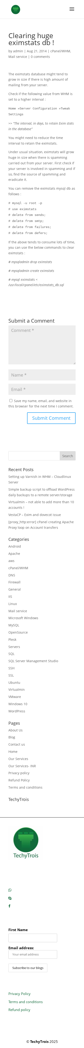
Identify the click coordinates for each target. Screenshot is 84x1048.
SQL (11, 653)
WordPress (16, 711)
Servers (14, 647)
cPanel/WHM (60, 51)
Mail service (17, 56)
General (14, 589)
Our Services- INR (22, 766)
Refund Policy (19, 780)
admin (18, 51)
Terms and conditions (25, 787)
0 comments (40, 56)
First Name (18, 930)
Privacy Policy (19, 993)
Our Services (18, 759)
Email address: (21, 948)
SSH (11, 668)
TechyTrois (39, 1041)
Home (13, 751)
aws (11, 561)
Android (14, 546)
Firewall (14, 582)
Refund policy (19, 1009)
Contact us (16, 744)
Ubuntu (14, 682)
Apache (14, 553)
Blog (11, 737)
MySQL (13, 625)
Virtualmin (16, 689)
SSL (11, 675)
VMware (14, 696)
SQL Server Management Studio (33, 661)
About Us (15, 730)
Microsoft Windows (23, 618)
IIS (10, 596)
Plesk (12, 639)
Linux (12, 604)
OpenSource (18, 632)
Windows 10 (17, 704)
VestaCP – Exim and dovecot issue (34, 514)
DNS (11, 575)
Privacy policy (18, 773)
